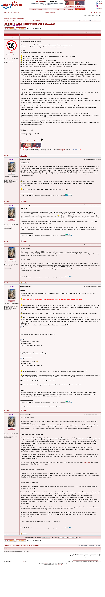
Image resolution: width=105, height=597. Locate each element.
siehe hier (87, 462)
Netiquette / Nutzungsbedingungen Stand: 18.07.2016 (29, 24)
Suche (99, 12)
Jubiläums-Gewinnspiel (50, 12)
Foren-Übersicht (8, 20)
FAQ (94, 12)
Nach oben (6, 155)
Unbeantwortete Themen (10, 18)
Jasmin (13, 25)
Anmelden (7, 12)
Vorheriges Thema (86, 32)
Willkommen (16, 20)
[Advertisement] (52, 582)
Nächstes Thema (96, 32)
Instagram (62, 150)
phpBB (45, 563)
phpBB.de (59, 564)
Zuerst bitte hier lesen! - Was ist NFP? (30, 20)
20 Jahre (40, 2)
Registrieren (15, 12)
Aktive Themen (20, 18)
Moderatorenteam (20, 25)
